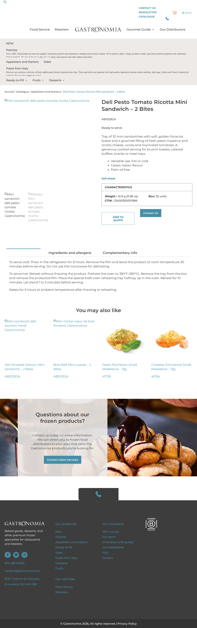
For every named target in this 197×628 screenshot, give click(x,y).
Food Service (40, 29)
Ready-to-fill (63, 547)
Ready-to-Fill (15, 80)
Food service (64, 587)
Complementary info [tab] (120, 253)
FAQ (105, 552)
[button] (5, 2)
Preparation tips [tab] (23, 253)
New (58, 531)
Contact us (147, 8)
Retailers (61, 29)
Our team (109, 537)
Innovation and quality (118, 542)
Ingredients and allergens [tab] (69, 253)
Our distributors (113, 547)
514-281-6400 (14, 563)
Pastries (60, 537)
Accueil (9, 91)
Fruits (36, 80)
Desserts (55, 80)
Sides (47, 62)
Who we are (110, 531)
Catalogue (147, 16)
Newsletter (148, 12)
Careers (107, 558)
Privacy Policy (127, 623)
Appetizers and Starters (22, 62)
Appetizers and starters (71, 542)
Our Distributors (172, 29)
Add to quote (118, 218)
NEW (9, 43)
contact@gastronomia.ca (22, 571)
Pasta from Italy (66, 558)
